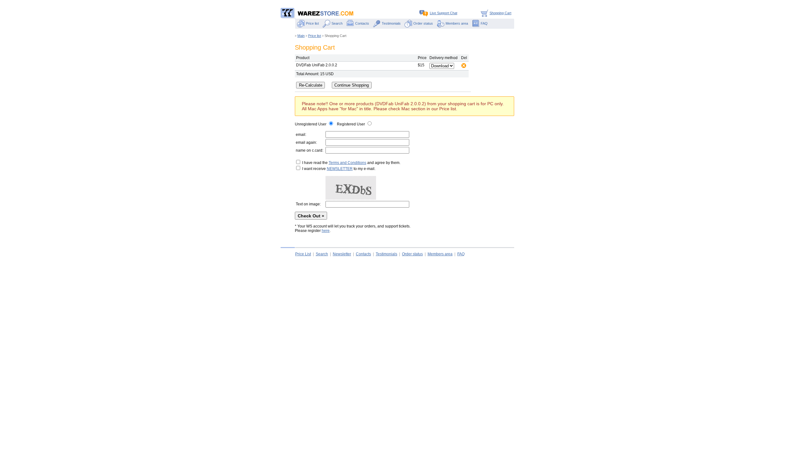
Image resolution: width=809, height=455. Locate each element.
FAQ (484, 23)
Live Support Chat (443, 13)
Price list (312, 23)
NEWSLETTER (340, 169)
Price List (303, 254)
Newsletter (342, 254)
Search (337, 23)
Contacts (362, 23)
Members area (457, 23)
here (326, 230)
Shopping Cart (500, 13)
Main (301, 36)
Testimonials (391, 23)
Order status (423, 23)
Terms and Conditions (347, 163)
